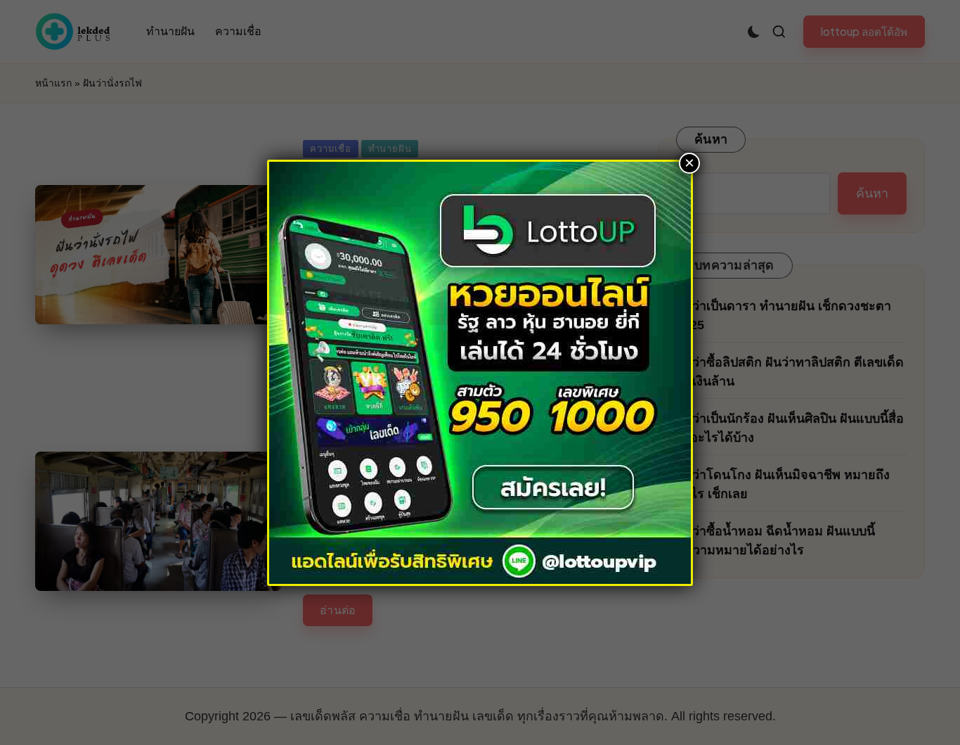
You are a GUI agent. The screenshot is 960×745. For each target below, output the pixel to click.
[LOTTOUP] (480, 372)
